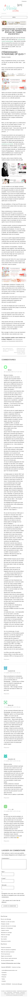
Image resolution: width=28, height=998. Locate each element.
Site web (4, 885)
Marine (10, 809)
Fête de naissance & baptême (8, 949)
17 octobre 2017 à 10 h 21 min (12, 760)
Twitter (3, 979)
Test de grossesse (5, 953)
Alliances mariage (5, 934)
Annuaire (9, 992)
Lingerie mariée (5, 930)
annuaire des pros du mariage (8, 926)
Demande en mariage (6, 932)
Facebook (4, 972)
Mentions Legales (22, 991)
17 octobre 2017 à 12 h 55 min (12, 707)
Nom (3, 871)
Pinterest (4, 976)
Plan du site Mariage (6, 919)
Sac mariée (4, 938)
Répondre (6, 659)
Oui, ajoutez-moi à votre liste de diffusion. (11, 901)
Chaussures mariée (6, 941)
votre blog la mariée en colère (14, 995)
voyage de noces (20, 993)
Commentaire (6, 858)
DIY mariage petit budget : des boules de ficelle (8, 350)
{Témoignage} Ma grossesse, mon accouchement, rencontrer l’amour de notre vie (19, 351)
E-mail (4, 878)
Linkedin (4, 981)
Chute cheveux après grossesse (9, 958)
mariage (23, 992)
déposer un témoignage (7, 928)
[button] (14, 17)
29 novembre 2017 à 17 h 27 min (13, 371)
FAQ (5, 992)
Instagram (4, 974)
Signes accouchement (6, 956)
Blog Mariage (4, 916)
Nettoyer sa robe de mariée (8, 921)
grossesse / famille (9, 993)
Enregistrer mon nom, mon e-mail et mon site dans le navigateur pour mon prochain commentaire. (13, 895)
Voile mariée (4, 936)
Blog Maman (4, 944)
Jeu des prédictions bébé (7, 960)
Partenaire (16, 992)
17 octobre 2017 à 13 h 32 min (12, 672)
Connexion (24, 1)
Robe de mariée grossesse (7, 951)
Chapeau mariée (5, 923)
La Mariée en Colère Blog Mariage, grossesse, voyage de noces (14, 8)
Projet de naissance (6, 947)
